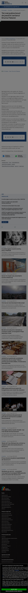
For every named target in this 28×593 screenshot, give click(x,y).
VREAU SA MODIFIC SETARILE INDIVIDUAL (14, 591)
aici (2, 575)
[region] (14, 578)
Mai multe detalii (17, 570)
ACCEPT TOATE (14, 589)
